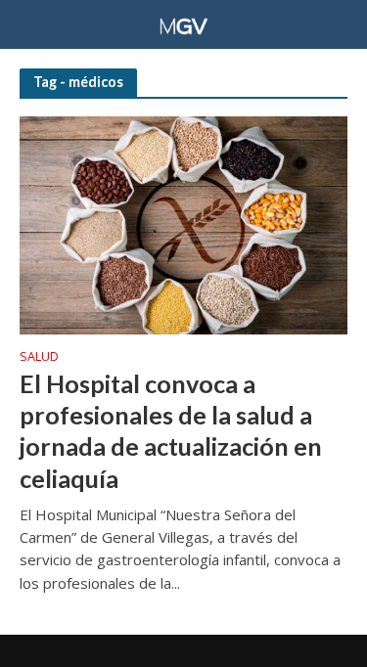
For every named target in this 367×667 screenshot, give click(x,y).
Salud (39, 358)
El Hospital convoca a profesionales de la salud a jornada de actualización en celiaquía (171, 431)
